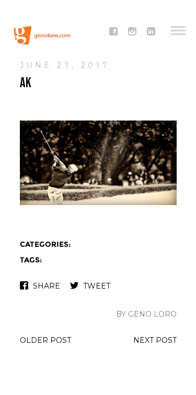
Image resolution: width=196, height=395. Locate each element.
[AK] (98, 204)
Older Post (45, 340)
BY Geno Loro (146, 314)
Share (46, 286)
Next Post (155, 340)
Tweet (96, 286)
